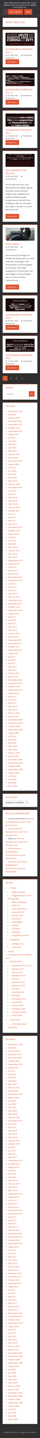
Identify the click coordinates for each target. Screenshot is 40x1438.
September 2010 (15, 690)
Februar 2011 (14, 673)
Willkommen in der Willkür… (16, 171)
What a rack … (13, 244)
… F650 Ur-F (15, 905)
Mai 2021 (12, 444)
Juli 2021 (12, 437)
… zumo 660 (15, 947)
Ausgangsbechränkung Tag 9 (18, 131)
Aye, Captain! (15, 11)
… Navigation (13, 939)
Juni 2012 (12, 620)
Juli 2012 (12, 617)
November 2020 (15, 461)
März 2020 (12, 481)
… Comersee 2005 (18, 1012)
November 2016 (15, 527)
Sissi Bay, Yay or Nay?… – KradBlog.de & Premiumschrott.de (17, 865)
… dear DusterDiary (18, 908)
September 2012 (15, 610)
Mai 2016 (12, 544)
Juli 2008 (12, 776)
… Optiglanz (15, 932)
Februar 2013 (14, 597)
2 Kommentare (11, 250)
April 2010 (12, 706)
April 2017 (12, 524)
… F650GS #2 (15, 918)
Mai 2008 (12, 782)
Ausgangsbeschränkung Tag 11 (19, 50)
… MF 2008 (15, 995)
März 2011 (12, 670)
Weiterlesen (11, 62)
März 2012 (12, 630)
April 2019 (12, 497)
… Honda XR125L (17, 912)
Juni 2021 (12, 441)
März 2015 (12, 557)
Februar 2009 (14, 753)
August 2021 (13, 434)
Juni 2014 (12, 567)
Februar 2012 (14, 633)
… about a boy (14, 1019)
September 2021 (15, 431)
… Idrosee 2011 (17, 972)
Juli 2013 (12, 583)
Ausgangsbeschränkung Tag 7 (19, 356)
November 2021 (15, 424)
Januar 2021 (13, 457)
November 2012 (15, 603)
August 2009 (13, 733)
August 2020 (13, 464)
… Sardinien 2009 (17, 985)
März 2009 (12, 749)
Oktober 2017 (14, 510)
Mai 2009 (12, 743)
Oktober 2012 (14, 607)
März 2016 (12, 547)
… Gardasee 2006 (17, 1008)
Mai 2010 (12, 703)
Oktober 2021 (14, 428)
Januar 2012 (13, 636)
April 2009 (12, 746)
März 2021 (12, 451)
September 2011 (15, 650)
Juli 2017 (12, 514)
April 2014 (12, 570)
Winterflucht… (12, 858)
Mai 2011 (12, 663)
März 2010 (12, 710)
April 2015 (12, 554)
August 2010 (13, 693)
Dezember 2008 (15, 759)
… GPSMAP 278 (16, 944)
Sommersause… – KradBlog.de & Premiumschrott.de (15, 851)
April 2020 (12, 477)
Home (11, 951)
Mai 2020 (12, 474)
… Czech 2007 (16, 1002)
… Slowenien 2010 (18, 975)
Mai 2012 (12, 623)
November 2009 (15, 723)
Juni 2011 (12, 660)
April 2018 (12, 500)
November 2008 (15, 763)
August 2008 (13, 773)
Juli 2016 (12, 537)
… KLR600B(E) (16, 922)
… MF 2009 (15, 989)
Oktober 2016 (14, 530)
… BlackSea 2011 (17, 969)
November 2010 (15, 683)
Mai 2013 (12, 590)
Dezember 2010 (15, 680)
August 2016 (13, 534)
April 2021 (12, 447)
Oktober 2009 (14, 726)
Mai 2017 (12, 520)
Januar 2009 (13, 756)
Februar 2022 (14, 418)
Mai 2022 (12, 414)
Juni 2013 (12, 587)
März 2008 (12, 786)
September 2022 (15, 411)
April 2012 (12, 627)
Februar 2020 (14, 484)
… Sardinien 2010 (17, 982)
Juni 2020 (12, 471)
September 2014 (15, 560)
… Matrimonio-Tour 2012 (21, 965)
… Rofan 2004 (16, 1015)
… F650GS (14, 925)
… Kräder (12, 888)
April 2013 (12, 593)
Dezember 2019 (15, 487)
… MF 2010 (15, 979)
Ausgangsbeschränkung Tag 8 (19, 316)
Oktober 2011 (14, 646)
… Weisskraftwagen (18, 902)
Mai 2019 (12, 494)
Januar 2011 (13, 676)
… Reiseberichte (15, 961)
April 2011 (12, 666)
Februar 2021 (14, 454)
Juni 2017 (12, 517)
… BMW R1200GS (17, 892)
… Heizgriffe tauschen (19, 935)
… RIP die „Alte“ (16, 915)
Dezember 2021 (15, 421)
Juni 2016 (12, 540)
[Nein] (37, 8)
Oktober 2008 (14, 766)
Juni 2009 (12, 739)
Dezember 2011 (15, 640)
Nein (28, 11)
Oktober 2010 (14, 686)
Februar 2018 (14, 507)
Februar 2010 (14, 713)
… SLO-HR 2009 (17, 992)
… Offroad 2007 (17, 1005)
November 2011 (15, 643)
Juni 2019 (12, 491)
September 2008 (15, 769)
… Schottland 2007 (18, 999)
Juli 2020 (12, 467)
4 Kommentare (11, 179)
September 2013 (15, 580)
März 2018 (12, 504)
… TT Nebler (15, 928)
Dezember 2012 (15, 600)
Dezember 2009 (15, 719)
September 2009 (15, 729)
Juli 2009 (12, 736)
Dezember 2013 (15, 577)
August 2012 (13, 613)
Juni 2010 (12, 699)
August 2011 (13, 653)
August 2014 (13, 564)
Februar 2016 (14, 550)
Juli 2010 (12, 696)
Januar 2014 (13, 573)
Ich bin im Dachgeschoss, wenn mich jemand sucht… (20, 821)
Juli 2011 (12, 656)
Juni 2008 (12, 779)
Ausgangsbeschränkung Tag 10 (19, 91)
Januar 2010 (13, 716)
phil (9, 828)
